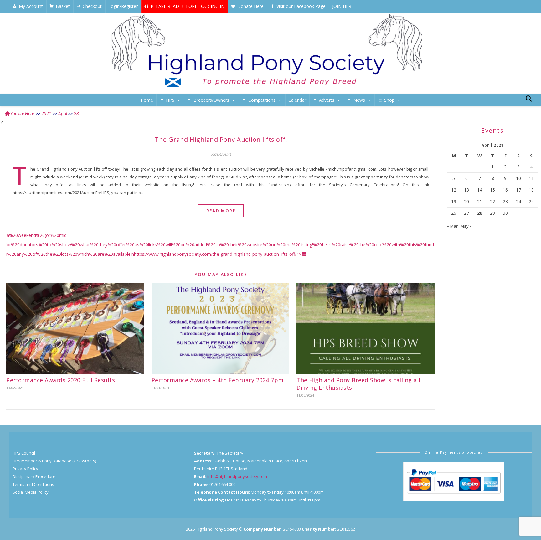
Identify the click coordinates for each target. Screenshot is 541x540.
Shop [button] (389, 100)
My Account (31, 6)
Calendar (297, 100)
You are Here (22, 113)
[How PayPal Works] (454, 481)
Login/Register (123, 6)
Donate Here (250, 6)
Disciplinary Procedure (34, 476)
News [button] (359, 100)
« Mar (452, 226)
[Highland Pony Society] (270, 52)
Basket (63, 6)
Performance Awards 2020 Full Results (60, 380)
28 (479, 213)
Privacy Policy (25, 468)
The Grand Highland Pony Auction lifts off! (221, 139)
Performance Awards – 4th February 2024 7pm (218, 380)
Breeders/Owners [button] (211, 100)
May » (466, 226)
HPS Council (24, 453)
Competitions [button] (262, 100)
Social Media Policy (31, 492)
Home (147, 100)
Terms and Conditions (33, 484)
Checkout (92, 6)
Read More (220, 210)
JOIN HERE (343, 6)
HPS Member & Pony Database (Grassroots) (54, 461)
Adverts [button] (326, 100)
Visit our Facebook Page (301, 6)
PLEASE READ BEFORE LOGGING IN (187, 6)
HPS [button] (170, 100)
